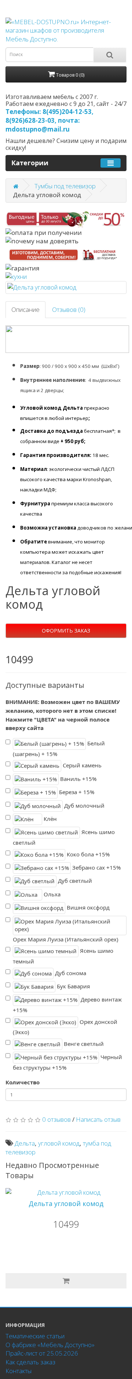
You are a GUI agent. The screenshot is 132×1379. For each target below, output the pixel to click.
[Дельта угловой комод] (66, 287)
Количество (23, 1082)
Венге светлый (83, 1043)
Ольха (51, 894)
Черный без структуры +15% (67, 1062)
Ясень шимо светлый (64, 837)
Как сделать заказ (30, 1362)
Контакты (19, 1371)
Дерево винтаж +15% (67, 1005)
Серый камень (81, 765)
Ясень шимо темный (63, 956)
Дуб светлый (74, 880)
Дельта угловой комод (66, 1203)
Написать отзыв (98, 1119)
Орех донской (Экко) (65, 1027)
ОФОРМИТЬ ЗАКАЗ (66, 630)
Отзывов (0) (68, 309)
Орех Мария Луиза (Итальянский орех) (65, 939)
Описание (25, 309)
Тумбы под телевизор (65, 186)
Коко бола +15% (87, 854)
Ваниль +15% (77, 778)
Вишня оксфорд (87, 907)
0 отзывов (56, 1119)
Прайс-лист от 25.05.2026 (42, 1353)
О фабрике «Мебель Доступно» (50, 1345)
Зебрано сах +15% (96, 867)
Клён (49, 818)
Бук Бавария (72, 986)
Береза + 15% (76, 792)
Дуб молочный (83, 805)
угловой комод (59, 1143)
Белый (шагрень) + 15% (59, 748)
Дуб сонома (70, 972)
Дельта (25, 1143)
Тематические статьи (35, 1336)
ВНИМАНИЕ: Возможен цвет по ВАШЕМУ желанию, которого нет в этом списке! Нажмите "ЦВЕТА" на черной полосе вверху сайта (63, 714)
